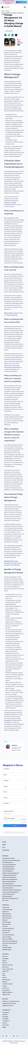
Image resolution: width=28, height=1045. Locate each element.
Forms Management (7, 887)
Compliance (5, 1012)
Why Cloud (5, 967)
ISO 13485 (5, 1016)
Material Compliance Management (12, 885)
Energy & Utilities (7, 947)
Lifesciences (5, 907)
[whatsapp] (9, 35)
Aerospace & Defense (8, 934)
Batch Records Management (10, 898)
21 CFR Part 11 (6, 1021)
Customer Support (7, 983)
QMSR (4, 1027)
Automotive (5, 932)
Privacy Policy (6, 990)
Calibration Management (9, 877)
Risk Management (7, 896)
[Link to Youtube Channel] (13, 1035)
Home (2, 11)
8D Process (5, 900)
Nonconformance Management (11, 860)
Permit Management (8, 883)
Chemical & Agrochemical (9, 943)
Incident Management (8, 894)
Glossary (4, 981)
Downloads (5, 850)
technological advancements (12, 367)
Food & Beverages (7, 909)
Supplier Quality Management (10, 873)
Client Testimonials (7, 969)
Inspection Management (9, 881)
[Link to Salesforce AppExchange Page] (6, 1035)
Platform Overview (7, 965)
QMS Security (6, 994)
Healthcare (5, 911)
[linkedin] (12, 35)
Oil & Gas (4, 945)
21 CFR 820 (5, 1018)
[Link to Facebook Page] (17, 1035)
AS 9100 (4, 1023)
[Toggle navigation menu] (25, 7)
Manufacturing (6, 913)
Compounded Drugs (8, 928)
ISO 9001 (4, 1014)
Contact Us (5, 988)
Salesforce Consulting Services (10, 1001)
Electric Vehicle (6, 937)
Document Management (9, 864)
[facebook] (5, 35)
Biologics (4, 920)
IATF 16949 (5, 1025)
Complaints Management (9, 875)
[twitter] (16, 35)
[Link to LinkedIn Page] (2, 1035)
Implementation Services (9, 1003)
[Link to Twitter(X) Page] (10, 1035)
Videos (4, 977)
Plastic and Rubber (7, 939)
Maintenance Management (9, 879)
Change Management (8, 866)
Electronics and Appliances (9, 941)
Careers (4, 986)
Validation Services (7, 1005)
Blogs (7, 11)
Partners (4, 962)
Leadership (5, 958)
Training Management (8, 868)
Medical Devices (6, 915)
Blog (3, 847)
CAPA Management (7, 862)
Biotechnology (6, 922)
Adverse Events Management (10, 892)
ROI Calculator (21, 2)
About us (4, 956)
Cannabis (4, 926)
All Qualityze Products (8, 858)
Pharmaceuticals (7, 918)
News (4, 844)
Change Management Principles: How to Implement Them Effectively (13, 563)
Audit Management (7, 871)
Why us (4, 960)
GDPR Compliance (7, 992)
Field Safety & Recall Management (11, 890)
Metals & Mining (6, 949)
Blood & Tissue (6, 930)
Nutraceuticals (6, 924)
